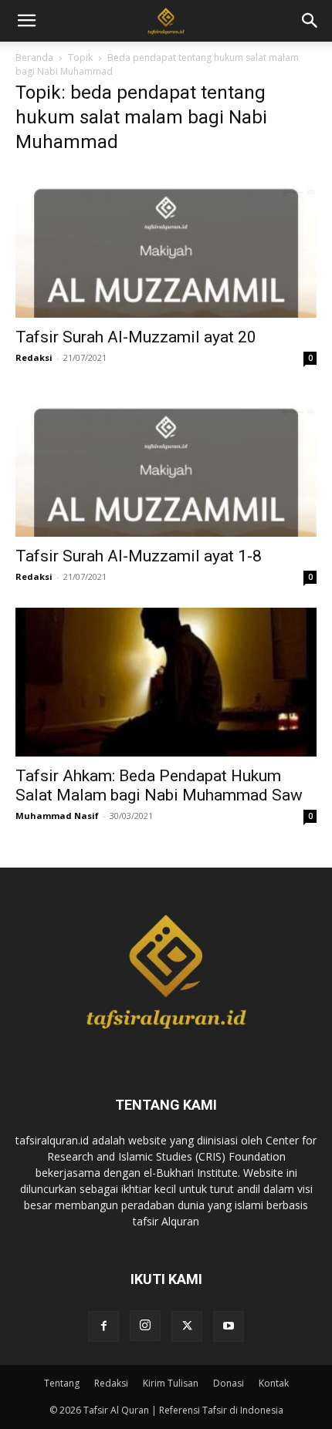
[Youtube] (228, 1326)
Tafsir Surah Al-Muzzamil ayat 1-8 (138, 556)
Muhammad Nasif (57, 815)
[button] (310, 21)
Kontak (274, 1383)
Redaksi (34, 357)
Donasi (228, 1383)
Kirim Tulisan (170, 1383)
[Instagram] (145, 1325)
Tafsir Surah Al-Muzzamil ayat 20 (135, 337)
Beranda (34, 57)
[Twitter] (186, 1326)
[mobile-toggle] (26, 21)
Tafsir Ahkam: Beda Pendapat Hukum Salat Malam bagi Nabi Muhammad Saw (159, 785)
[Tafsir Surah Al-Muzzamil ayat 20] (166, 243)
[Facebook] (103, 1326)
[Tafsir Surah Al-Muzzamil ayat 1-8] (166, 463)
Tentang (62, 1383)
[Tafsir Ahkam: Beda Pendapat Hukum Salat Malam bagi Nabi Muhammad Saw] (166, 682)
